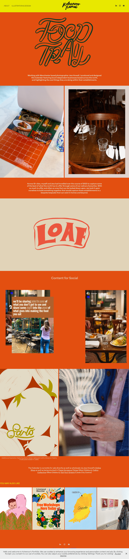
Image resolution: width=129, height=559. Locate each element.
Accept (118, 553)
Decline (63, 555)
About (6, 5)
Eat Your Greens (68, 472)
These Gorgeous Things (68, 470)
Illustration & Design (21, 5)
